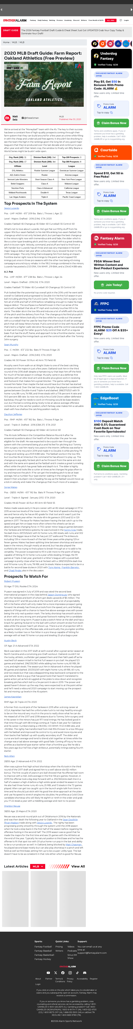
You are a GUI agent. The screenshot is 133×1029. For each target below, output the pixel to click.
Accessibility (82, 979)
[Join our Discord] (121, 20)
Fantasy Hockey (43, 959)
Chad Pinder (15, 570)
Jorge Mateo (10, 487)
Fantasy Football (43, 946)
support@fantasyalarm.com (92, 953)
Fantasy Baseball (43, 951)
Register (94, 979)
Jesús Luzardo (11, 208)
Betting (52, 20)
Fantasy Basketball (44, 955)
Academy (68, 20)
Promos (60, 20)
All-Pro (110, 20)
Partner (48, 979)
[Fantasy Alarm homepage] (15, 20)
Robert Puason (12, 581)
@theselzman (31, 118)
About (38, 979)
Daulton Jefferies (13, 414)
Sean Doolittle (70, 819)
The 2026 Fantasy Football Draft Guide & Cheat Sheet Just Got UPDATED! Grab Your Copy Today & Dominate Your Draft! (72, 32)
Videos (71, 946)
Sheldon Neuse (12, 806)
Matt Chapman (74, 844)
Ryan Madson (12, 823)
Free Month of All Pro (97, 20)
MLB (14, 42)
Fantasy (33, 20)
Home (6, 42)
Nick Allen (9, 756)
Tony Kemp (54, 567)
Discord (76, 20)
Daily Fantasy (43, 20)
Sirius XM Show (72, 956)
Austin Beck (10, 640)
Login (126, 20)
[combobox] (37, 866)
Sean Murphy (11, 344)
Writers (84, 20)
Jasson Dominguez (57, 595)
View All (78, 866)
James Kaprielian (12, 697)
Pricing (59, 946)
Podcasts (72, 951)
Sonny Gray (70, 530)
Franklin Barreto (70, 567)
